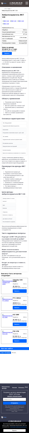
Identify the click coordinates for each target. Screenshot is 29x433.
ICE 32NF (16, 314)
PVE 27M (16, 331)
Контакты (21, 387)
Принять (14, 430)
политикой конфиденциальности (18, 426)
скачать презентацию (14, 396)
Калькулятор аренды (6, 387)
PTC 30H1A (17, 298)
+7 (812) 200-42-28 (15, 3)
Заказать (7, 53)
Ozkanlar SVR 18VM (18, 280)
